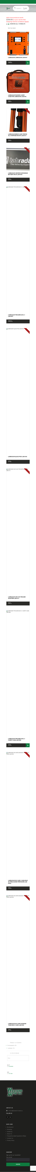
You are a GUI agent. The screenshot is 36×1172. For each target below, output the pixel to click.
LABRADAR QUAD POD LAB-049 (17, 456)
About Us (9, 1133)
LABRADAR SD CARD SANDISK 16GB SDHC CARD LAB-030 (17, 1024)
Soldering (9, 1131)
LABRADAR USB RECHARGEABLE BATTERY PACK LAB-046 (18, 173)
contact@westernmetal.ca (15, 1110)
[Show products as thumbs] (6, 24)
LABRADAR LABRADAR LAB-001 (17, 57)
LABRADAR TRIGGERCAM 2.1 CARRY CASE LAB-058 (16, 739)
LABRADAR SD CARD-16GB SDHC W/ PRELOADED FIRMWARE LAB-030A (18, 882)
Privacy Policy (10, 1140)
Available (11, 1066)
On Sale (10, 1073)
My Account (10, 1127)
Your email (9, 1157)
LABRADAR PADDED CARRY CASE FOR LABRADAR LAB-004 (17, 95)
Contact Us (10, 1138)
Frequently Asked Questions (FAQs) (16, 1136)
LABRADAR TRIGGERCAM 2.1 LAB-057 (16, 315)
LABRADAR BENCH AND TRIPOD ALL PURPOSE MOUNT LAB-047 (17, 134)
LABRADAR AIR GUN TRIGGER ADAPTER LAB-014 (17, 597)
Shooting (9, 1129)
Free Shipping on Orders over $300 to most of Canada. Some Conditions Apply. (18, 2)
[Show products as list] (8, 24)
